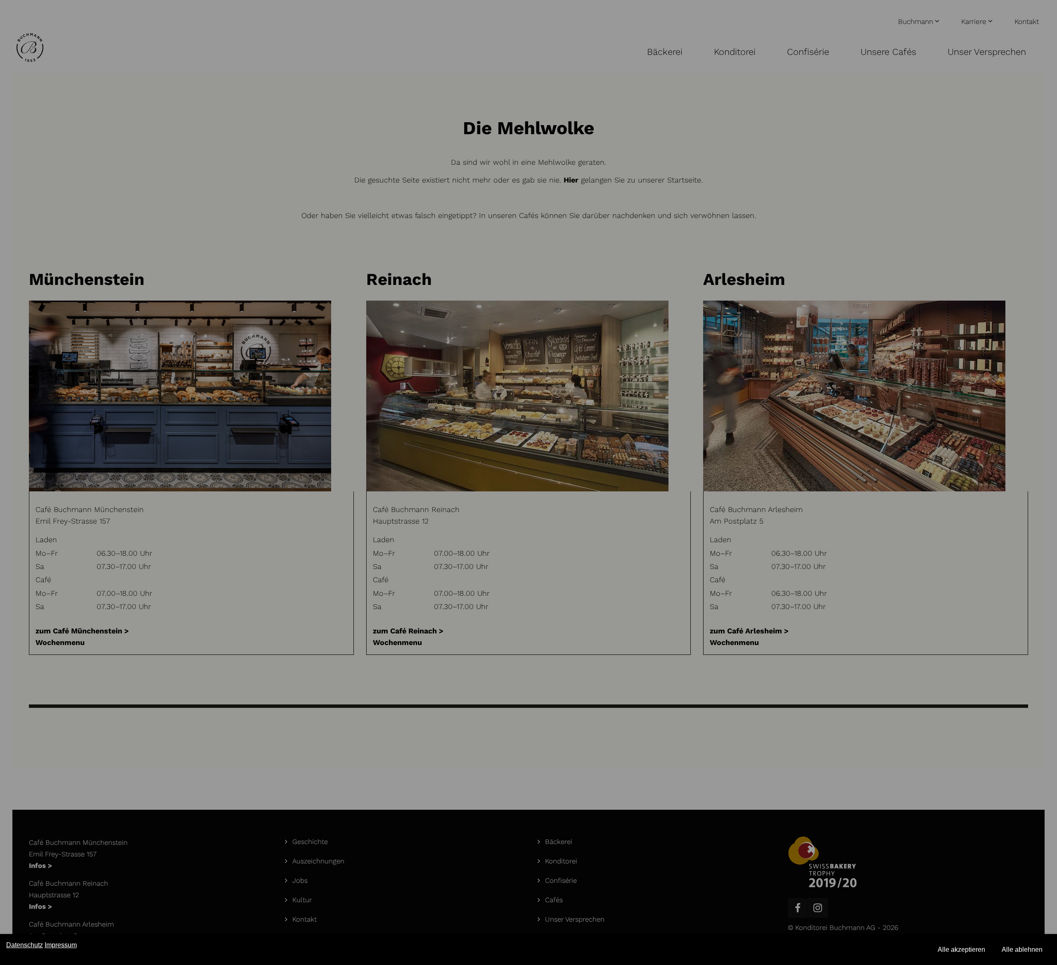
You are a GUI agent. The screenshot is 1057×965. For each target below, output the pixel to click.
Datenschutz (24, 944)
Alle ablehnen (1022, 949)
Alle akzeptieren (961, 949)
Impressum (61, 944)
